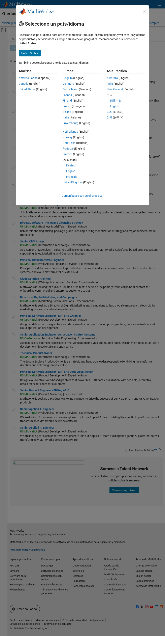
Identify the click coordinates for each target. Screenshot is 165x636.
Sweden (67, 154)
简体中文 (115, 100)
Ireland (67, 111)
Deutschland (70, 89)
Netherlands (70, 131)
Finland (67, 100)
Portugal (68, 148)
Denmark (68, 83)
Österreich (69, 142)
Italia (66, 117)
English (70, 171)
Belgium (68, 78)
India (110, 83)
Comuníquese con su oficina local (82, 195)
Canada (24, 83)
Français (71, 176)
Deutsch (71, 165)
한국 (109, 117)
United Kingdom (72, 182)
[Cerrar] (145, 11)
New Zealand (115, 89)
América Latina (28, 78)
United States (27, 89)
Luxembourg (70, 123)
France (67, 106)
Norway (67, 137)
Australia (112, 78)
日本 (109, 111)
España (67, 95)
